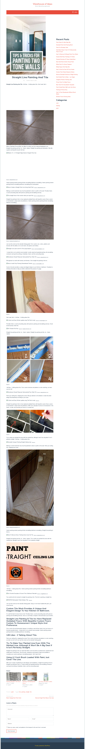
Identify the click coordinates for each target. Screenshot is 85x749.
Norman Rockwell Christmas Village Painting (67, 74)
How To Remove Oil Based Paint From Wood (67, 54)
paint (12, 692)
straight (27, 692)
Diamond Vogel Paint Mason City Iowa (44, 697)
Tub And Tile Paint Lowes (45, 681)
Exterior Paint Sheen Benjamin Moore (65, 72)
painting (23, 692)
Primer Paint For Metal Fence (63, 82)
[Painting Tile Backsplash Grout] (30, 676)
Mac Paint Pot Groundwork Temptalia (65, 84)
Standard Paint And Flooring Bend (64, 45)
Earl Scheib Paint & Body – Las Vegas (65, 77)
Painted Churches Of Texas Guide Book (65, 59)
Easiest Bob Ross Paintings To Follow (65, 56)
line (20, 692)
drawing (58, 105)
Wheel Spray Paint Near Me (63, 67)
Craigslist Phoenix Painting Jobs (64, 79)
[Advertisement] (30, 97)
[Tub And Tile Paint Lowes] (46, 676)
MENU (75, 12)
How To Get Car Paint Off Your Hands (65, 69)
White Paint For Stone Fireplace (64, 64)
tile (30, 692)
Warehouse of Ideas (42, 4)
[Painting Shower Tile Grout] (13, 676)
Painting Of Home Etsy (61, 89)
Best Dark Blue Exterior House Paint (65, 61)
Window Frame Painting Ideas (63, 96)
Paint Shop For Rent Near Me (63, 42)
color (57, 103)
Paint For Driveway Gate (62, 47)
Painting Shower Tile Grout (13, 681)
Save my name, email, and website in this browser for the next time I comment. (27, 727)
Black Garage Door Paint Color (13, 697)
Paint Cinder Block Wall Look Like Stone (66, 87)
